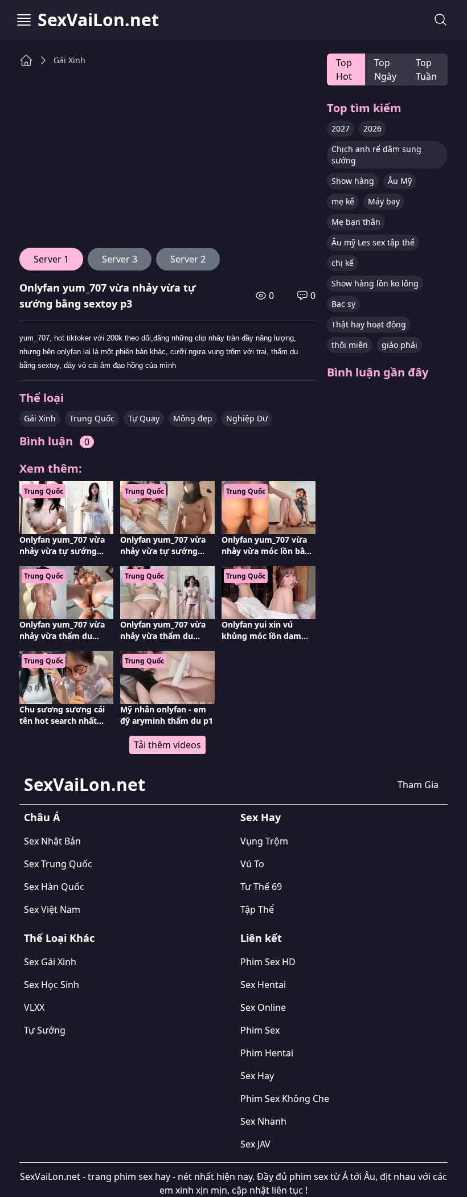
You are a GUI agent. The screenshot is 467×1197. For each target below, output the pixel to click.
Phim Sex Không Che (284, 1098)
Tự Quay (143, 418)
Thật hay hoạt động (368, 324)
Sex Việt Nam (52, 909)
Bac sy (343, 303)
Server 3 (119, 259)
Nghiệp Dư (247, 418)
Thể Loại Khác (59, 938)
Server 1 (51, 259)
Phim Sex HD (268, 962)
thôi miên (349, 344)
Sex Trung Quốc (58, 864)
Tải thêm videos (167, 745)
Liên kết (261, 938)
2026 (372, 128)
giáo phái (399, 344)
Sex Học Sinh (51, 984)
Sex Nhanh (263, 1121)
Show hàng (352, 180)
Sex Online (263, 1007)
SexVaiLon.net (98, 20)
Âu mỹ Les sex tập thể (373, 242)
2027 (340, 128)
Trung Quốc (91, 418)
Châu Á (42, 817)
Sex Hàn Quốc (54, 886)
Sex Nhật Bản (52, 841)
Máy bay (384, 201)
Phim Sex (260, 1030)
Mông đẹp (192, 418)
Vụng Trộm (264, 841)
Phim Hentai (266, 1053)
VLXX (34, 1007)
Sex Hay (260, 817)
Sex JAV (255, 1144)
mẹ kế (342, 201)
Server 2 (188, 259)
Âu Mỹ (400, 180)
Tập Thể (257, 909)
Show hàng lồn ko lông (375, 283)
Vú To (252, 864)
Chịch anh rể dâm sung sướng (376, 155)
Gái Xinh (69, 60)
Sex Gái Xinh (50, 962)
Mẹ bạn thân (355, 221)
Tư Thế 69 (261, 886)
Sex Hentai (263, 984)
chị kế (342, 262)
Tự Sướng (44, 1030)
